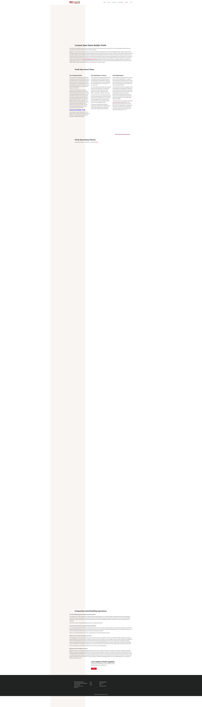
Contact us (71, 60)
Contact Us (94, 668)
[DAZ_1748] (101, 252)
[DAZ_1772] (101, 347)
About (91, 683)
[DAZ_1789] (101, 427)
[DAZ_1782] (101, 400)
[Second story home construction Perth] (101, 153)
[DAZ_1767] (101, 321)
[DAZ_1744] (101, 201)
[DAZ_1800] (101, 470)
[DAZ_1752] (101, 266)
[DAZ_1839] (101, 590)
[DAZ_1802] (101, 484)
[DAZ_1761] (101, 306)
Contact (91, 684)
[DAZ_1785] (101, 414)
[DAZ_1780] (101, 387)
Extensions (87, 142)
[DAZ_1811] (101, 537)
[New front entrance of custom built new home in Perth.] (101, 313)
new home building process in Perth (90, 59)
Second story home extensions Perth (122, 134)
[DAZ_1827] (101, 577)
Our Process (101, 683)
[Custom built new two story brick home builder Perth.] (101, 597)
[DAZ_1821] (101, 550)
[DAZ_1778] (101, 374)
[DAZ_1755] (101, 279)
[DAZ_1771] (101, 334)
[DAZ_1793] (101, 449)
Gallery (100, 684)
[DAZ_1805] (101, 510)
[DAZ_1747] (101, 231)
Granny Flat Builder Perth (77, 110)
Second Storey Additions (79, 142)
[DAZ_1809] (101, 524)
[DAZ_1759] (101, 292)
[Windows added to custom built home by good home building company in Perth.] (101, 599)
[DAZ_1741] (101, 166)
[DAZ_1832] (101, 179)
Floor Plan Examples (102, 686)
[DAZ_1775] (101, 361)
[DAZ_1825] (101, 564)
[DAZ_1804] (101, 497)
